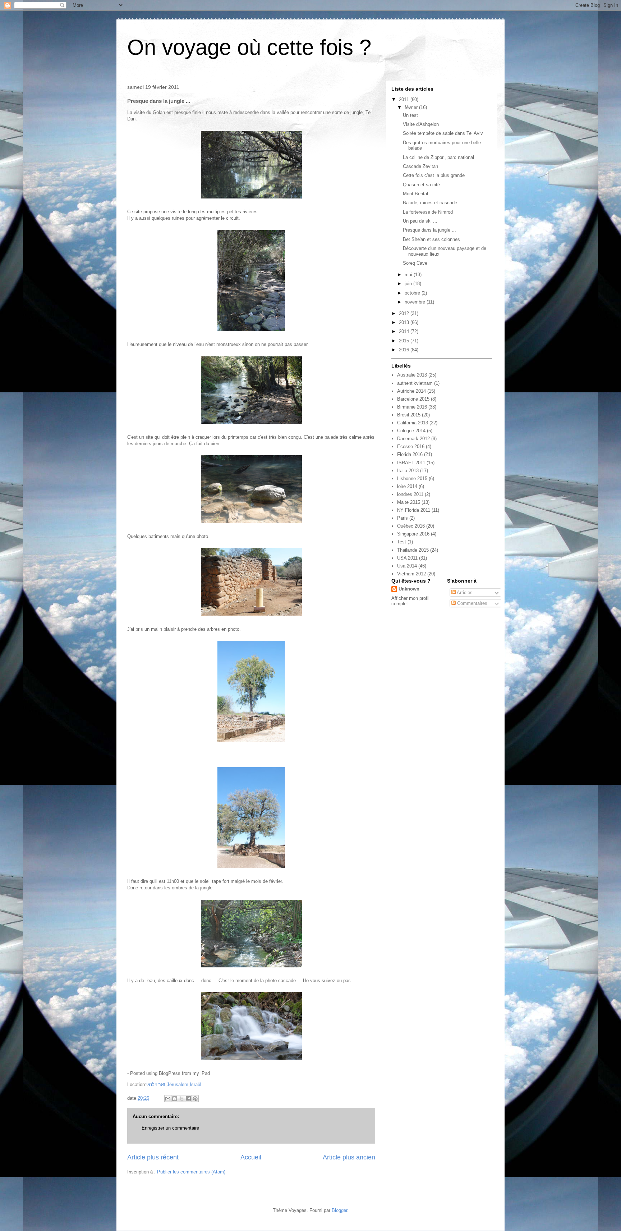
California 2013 (412, 422)
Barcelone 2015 (413, 399)
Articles (464, 592)
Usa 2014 (407, 566)
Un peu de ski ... (420, 221)
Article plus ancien (349, 1157)
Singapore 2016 (413, 534)
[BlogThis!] (174, 1098)
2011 (404, 99)
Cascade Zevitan (420, 166)
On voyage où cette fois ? (249, 47)
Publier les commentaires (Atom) (191, 1172)
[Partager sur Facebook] (188, 1098)
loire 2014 (407, 486)
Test (401, 541)
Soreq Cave (415, 263)
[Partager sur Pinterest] (195, 1098)
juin (409, 283)
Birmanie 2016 (412, 407)
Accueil (250, 1157)
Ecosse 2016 (410, 446)
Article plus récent (153, 1157)
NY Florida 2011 (413, 510)
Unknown (409, 589)
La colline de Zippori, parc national (438, 157)
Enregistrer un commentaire (170, 1128)
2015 (404, 340)
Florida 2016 (410, 454)
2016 (404, 349)
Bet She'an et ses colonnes (431, 239)
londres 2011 (410, 494)
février (412, 107)
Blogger (339, 1210)
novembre (416, 302)
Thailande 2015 (413, 550)
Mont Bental (415, 193)
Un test (410, 115)
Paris (402, 518)
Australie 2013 (412, 375)
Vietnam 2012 (411, 573)
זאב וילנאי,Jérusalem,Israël (173, 1084)
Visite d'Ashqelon (421, 124)
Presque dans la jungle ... (429, 230)
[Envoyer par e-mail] (167, 1098)
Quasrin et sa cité (421, 184)
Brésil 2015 (408, 415)
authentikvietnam (415, 383)
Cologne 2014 (411, 430)
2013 (404, 322)
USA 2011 (407, 558)
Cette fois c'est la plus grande (434, 175)
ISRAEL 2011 (411, 462)
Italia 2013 (408, 470)
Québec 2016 (411, 526)
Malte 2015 (408, 502)
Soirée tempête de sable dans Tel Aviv (443, 133)
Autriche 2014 (411, 391)
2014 (404, 331)
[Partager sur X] (181, 1098)
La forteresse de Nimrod (428, 212)
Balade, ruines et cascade (430, 202)
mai (409, 274)
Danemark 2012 (413, 438)
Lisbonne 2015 (412, 478)
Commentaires (471, 603)
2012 (404, 313)
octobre (413, 293)
